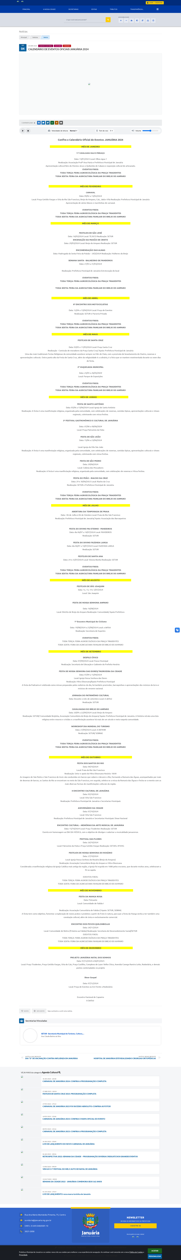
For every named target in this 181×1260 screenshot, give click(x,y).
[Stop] (28, 130)
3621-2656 (29, 1231)
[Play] (22, 130)
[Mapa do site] (147, 20)
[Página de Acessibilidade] (153, 20)
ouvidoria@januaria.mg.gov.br (38, 1220)
